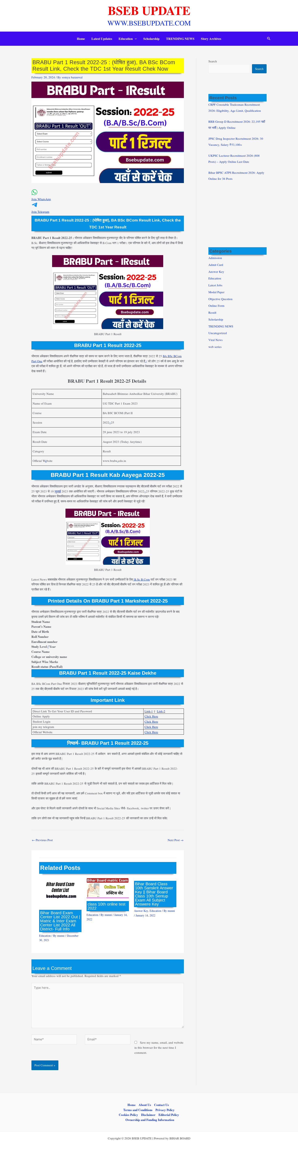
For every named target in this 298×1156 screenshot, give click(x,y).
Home (81, 38)
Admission (215, 258)
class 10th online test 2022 (106, 906)
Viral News (215, 340)
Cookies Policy (128, 1114)
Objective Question (220, 299)
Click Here (151, 716)
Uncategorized (217, 333)
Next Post (175, 840)
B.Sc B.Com (141, 579)
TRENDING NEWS (180, 38)
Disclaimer (148, 1114)
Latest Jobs (215, 285)
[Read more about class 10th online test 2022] (108, 887)
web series (215, 347)
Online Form (216, 306)
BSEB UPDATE (149, 10)
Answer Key (141, 911)
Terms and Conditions (137, 1110)
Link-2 (161, 711)
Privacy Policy (165, 1110)
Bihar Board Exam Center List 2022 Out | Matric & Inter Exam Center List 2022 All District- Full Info (60, 921)
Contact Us (161, 1105)
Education (126, 38)
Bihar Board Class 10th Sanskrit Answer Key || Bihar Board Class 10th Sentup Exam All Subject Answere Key (154, 894)
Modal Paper (216, 292)
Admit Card (215, 265)
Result (212, 312)
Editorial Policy (169, 1114)
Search (212, 61)
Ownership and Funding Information (149, 1120)
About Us (145, 1105)
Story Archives (211, 38)
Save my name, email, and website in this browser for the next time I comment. (158, 1047)
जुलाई (58, 491)
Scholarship (151, 38)
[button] (135, 39)
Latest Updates (101, 38)
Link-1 (149, 711)
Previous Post (42, 840)
